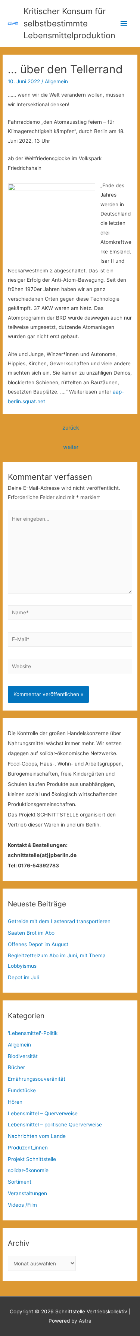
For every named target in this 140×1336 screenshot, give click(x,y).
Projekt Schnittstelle (32, 1159)
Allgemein (56, 81)
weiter (70, 447)
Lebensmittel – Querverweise (43, 1113)
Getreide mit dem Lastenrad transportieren (59, 921)
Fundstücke (22, 1090)
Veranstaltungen (27, 1193)
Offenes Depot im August (38, 944)
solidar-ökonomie (28, 1170)
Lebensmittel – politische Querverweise (55, 1125)
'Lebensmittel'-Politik (32, 1033)
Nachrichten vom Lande (37, 1136)
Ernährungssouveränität (36, 1079)
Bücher (16, 1067)
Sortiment (19, 1182)
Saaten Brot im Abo (31, 933)
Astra (85, 1321)
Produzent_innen (28, 1148)
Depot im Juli (23, 977)
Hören (15, 1102)
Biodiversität (23, 1056)
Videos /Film (22, 1205)
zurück (70, 427)
